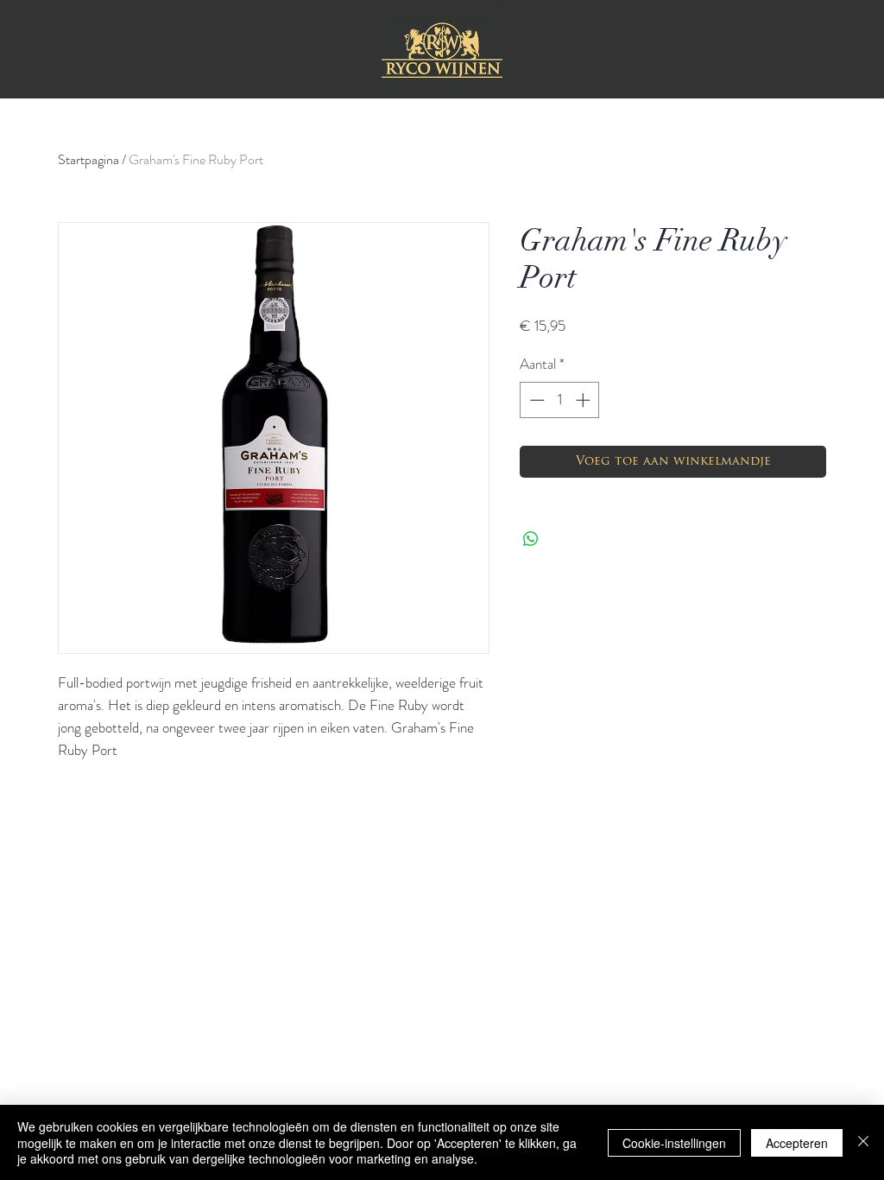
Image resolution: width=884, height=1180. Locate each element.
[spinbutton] (559, 400)
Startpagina (88, 159)
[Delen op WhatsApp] (531, 539)
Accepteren (797, 1142)
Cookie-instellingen (674, 1142)
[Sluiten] (863, 1142)
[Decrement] (535, 400)
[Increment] (584, 400)
